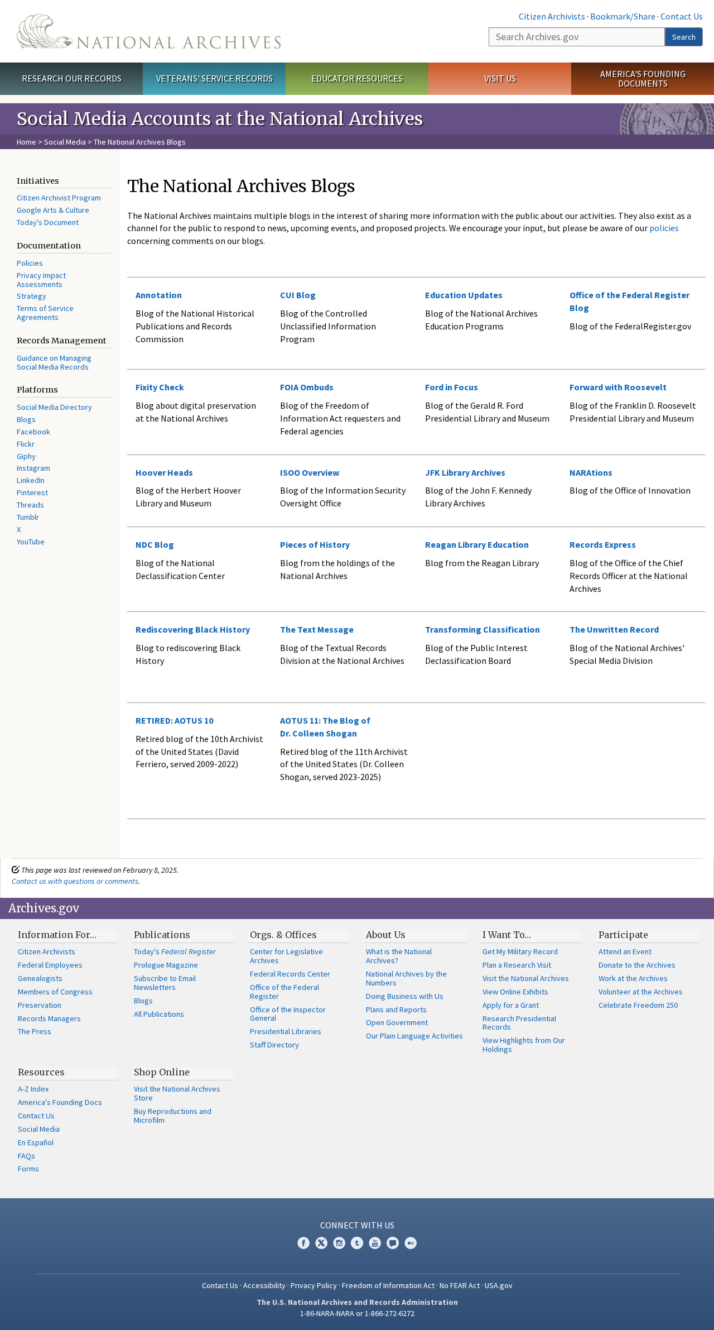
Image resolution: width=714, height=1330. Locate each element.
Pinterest (32, 492)
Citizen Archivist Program (59, 198)
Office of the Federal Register (284, 991)
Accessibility (264, 1285)
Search (684, 37)
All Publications (159, 1014)
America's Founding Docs (60, 1102)
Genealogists (40, 978)
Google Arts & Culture (53, 210)
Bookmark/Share (622, 16)
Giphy (26, 456)
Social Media (65, 142)
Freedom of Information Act (388, 1285)
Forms (28, 1169)
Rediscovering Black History (193, 629)
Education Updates (464, 294)
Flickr (26, 444)
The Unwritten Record (614, 629)
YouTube (31, 542)
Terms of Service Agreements (45, 312)
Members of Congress (55, 992)
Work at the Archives (633, 978)
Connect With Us (357, 1225)
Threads (30, 505)
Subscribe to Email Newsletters (165, 982)
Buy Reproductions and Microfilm (172, 1115)
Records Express (603, 544)
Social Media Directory (54, 407)
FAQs (26, 1156)
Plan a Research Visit (517, 965)
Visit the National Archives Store (177, 1093)
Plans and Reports (396, 1009)
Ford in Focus (451, 387)
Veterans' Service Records (214, 78)
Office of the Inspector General (288, 1013)
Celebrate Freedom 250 (638, 1005)
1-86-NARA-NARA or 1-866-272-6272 (357, 1313)
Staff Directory (274, 1045)
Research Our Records (72, 78)
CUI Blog (298, 294)
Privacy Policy (314, 1285)
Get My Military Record (520, 951)
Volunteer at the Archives (641, 992)
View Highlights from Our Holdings (524, 1044)
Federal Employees (50, 965)
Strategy (31, 296)
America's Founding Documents (643, 78)
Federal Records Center (290, 974)
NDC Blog (155, 544)
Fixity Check (160, 387)
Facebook (33, 432)
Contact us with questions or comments (75, 881)
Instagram (33, 468)
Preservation (39, 1005)
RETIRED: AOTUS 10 (174, 720)
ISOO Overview (309, 472)
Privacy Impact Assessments (41, 279)
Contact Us (681, 16)
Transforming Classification (482, 629)
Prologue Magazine (166, 965)
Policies (30, 263)
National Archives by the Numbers (406, 978)
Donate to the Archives (637, 965)
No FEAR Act (460, 1285)
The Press (34, 1031)
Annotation (159, 294)
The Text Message (317, 629)
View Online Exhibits (515, 992)
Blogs (26, 419)
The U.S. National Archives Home (149, 31)
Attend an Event (625, 951)
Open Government (397, 1022)
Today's (175, 951)
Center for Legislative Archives (286, 955)
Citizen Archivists (552, 16)
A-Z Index (33, 1089)
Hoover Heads (164, 472)
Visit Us (500, 78)
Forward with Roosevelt (618, 387)
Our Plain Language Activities (414, 1036)
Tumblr (28, 517)
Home (26, 142)
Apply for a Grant (511, 1005)
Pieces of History (315, 544)
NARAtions (591, 472)
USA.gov (499, 1285)
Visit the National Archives (526, 978)
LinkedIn (31, 480)
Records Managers (49, 1018)
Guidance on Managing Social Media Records (54, 362)
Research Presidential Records (519, 1022)
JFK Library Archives (465, 472)
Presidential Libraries (285, 1031)
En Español (36, 1142)
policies (663, 227)
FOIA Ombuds (307, 387)
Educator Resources (357, 78)
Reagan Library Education (477, 544)
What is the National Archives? (399, 955)
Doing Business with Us (404, 996)
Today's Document (48, 222)
